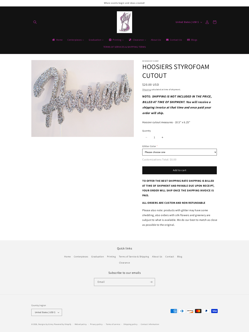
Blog (179, 256)
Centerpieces (81, 256)
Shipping (146, 89)
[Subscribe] (151, 282)
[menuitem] (57, 39)
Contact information (150, 324)
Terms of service (113, 324)
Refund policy (81, 324)
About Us (157, 256)
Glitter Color (149, 146)
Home (67, 256)
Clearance (124, 262)
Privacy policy (96, 324)
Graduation (97, 256)
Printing (111, 256)
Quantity (146, 130)
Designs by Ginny (46, 324)
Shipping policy (130, 324)
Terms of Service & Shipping (134, 256)
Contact (169, 256)
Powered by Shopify (62, 324)
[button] (35, 22)
